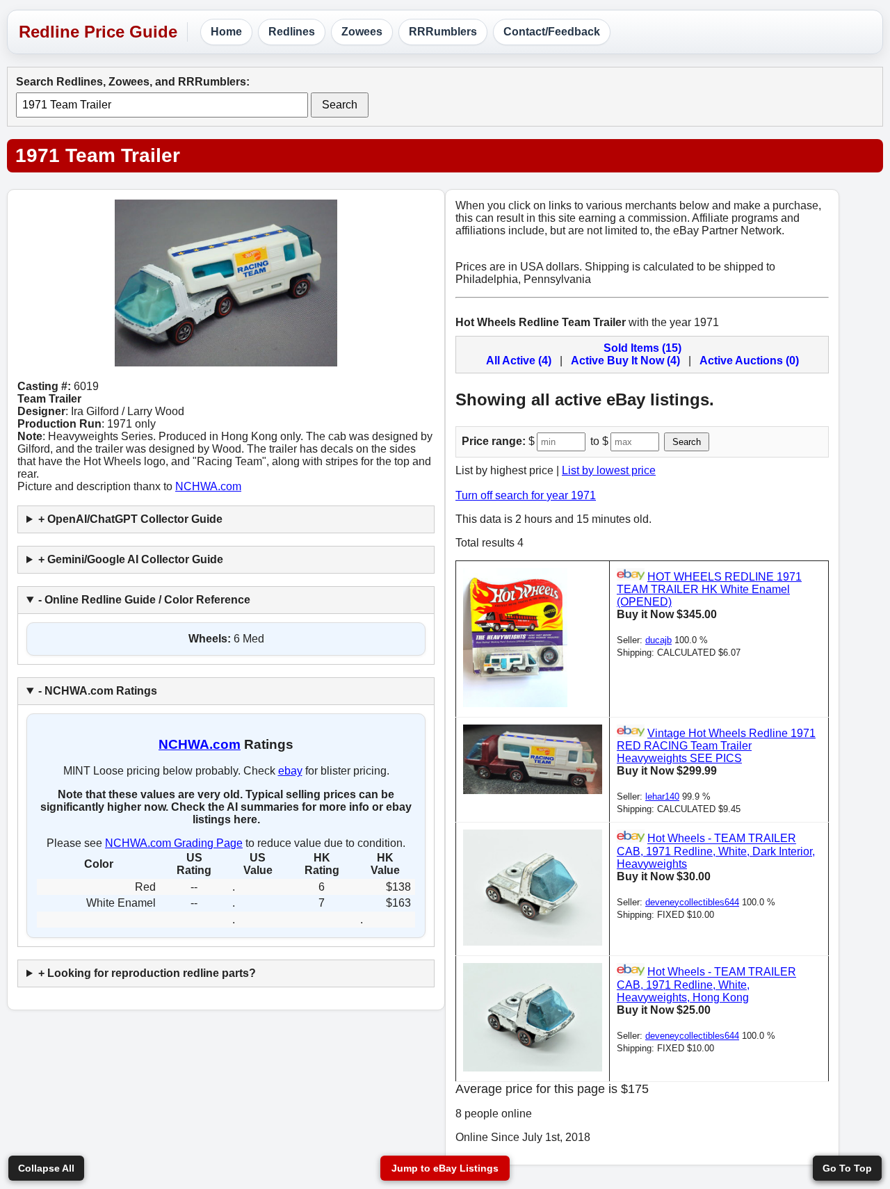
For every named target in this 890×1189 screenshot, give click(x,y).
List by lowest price (609, 470)
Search (339, 105)
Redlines (291, 32)
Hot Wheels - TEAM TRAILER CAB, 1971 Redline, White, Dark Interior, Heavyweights (716, 851)
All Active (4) (518, 360)
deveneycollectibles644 (692, 902)
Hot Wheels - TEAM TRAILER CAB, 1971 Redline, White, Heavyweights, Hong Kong (706, 984)
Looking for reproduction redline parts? (151, 973)
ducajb (658, 640)
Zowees (361, 32)
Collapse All (46, 1168)
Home (226, 32)
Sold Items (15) (642, 348)
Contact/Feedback (551, 32)
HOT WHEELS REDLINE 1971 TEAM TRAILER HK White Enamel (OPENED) (709, 589)
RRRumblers (443, 32)
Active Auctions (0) (749, 360)
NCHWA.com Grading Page (174, 843)
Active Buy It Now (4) (625, 360)
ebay (290, 771)
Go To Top (847, 1168)
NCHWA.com (208, 486)
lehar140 (662, 796)
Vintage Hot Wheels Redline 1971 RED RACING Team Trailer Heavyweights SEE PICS (716, 745)
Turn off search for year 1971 (525, 495)
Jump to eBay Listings (445, 1168)
